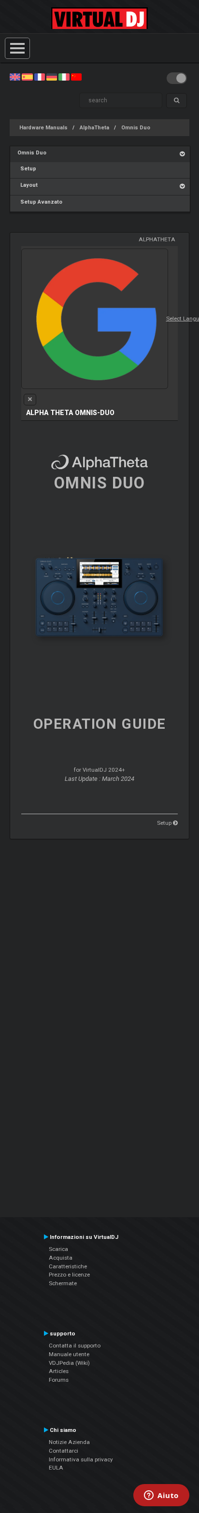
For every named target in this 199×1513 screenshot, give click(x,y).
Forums (59, 1379)
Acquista (60, 1257)
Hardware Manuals (43, 128)
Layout (27, 185)
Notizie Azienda (69, 1442)
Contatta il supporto (74, 1345)
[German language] (51, 76)
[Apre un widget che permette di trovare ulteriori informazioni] (161, 1496)
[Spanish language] (27, 76)
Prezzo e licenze (69, 1274)
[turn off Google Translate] (30, 399)
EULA (56, 1467)
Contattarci (63, 1450)
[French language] (39, 76)
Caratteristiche (68, 1266)
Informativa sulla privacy (81, 1459)
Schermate (63, 1283)
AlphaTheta (94, 128)
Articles (59, 1371)
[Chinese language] (76, 76)
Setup (26, 169)
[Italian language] (63, 76)
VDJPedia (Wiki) (69, 1363)
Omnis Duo (135, 128)
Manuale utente (69, 1354)
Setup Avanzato (39, 202)
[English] (15, 76)
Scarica (58, 1249)
